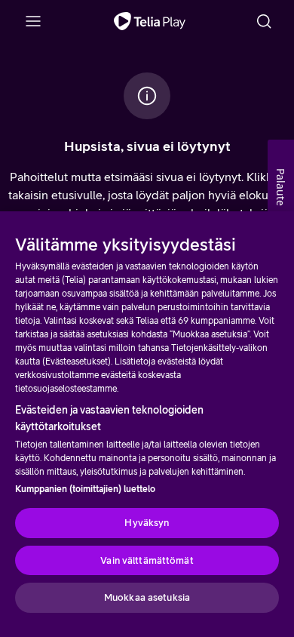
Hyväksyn (146, 522)
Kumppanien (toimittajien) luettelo (85, 489)
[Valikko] (33, 21)
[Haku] (264, 21)
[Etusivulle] (149, 21)
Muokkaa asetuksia (147, 597)
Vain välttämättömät (146, 560)
